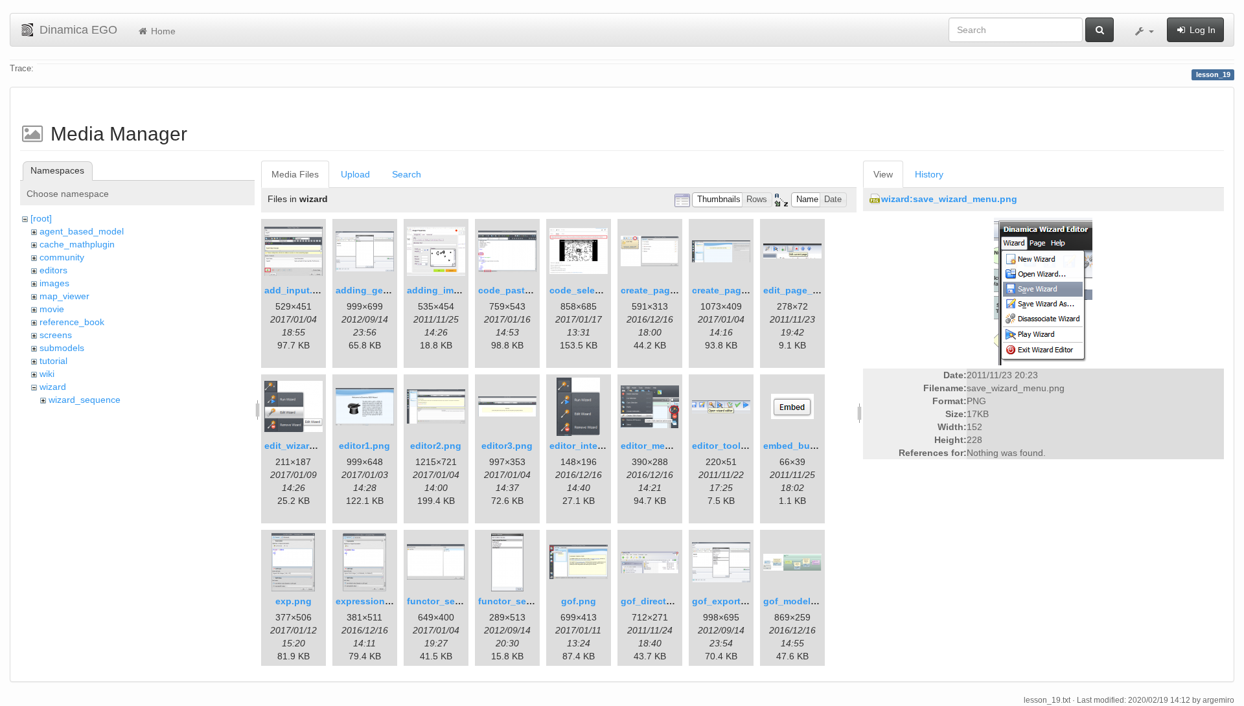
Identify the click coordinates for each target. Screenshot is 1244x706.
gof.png (578, 601)
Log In (1201, 30)
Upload (355, 174)
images (54, 283)
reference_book (72, 322)
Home (162, 31)
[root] (41, 218)
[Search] (1099, 29)
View (883, 174)
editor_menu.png (659, 445)
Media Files (295, 174)
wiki (47, 374)
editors (53, 270)
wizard (53, 386)
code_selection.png (593, 290)
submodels (62, 348)
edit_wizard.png (299, 445)
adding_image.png (448, 290)
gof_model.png (797, 601)
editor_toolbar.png (733, 445)
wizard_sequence (85, 399)
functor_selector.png (453, 601)
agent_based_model (82, 231)
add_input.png (297, 290)
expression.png (370, 601)
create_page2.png (732, 290)
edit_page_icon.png (807, 290)
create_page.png (658, 290)
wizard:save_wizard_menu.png (949, 199)
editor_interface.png (594, 445)
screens (56, 335)
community (62, 257)
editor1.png (364, 445)
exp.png (293, 601)
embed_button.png (805, 445)
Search (406, 174)
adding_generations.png (390, 290)
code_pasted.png (517, 290)
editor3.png (507, 445)
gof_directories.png (664, 601)
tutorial (53, 361)
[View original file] (1043, 291)
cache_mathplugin (77, 244)
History (929, 174)
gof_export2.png (729, 601)
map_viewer (64, 296)
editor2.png (435, 445)
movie (52, 309)
